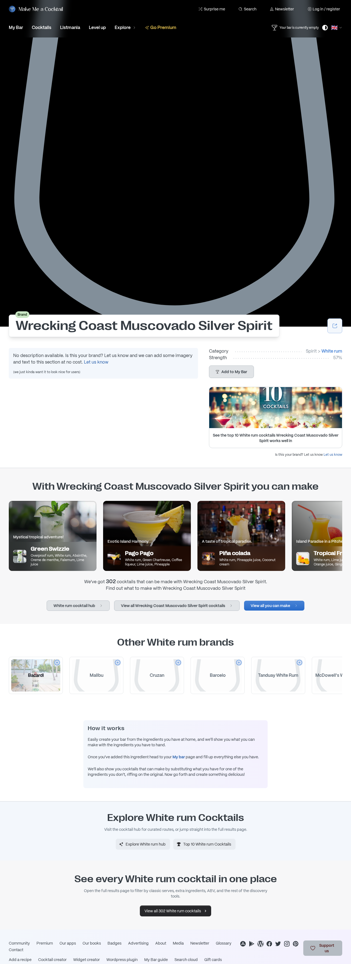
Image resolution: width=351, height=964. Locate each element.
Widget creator (86, 959)
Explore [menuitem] (123, 27)
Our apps (68, 943)
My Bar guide (156, 959)
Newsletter (284, 9)
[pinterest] (295, 943)
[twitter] (278, 943)
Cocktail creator (52, 959)
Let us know (96, 362)
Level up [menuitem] (97, 27)
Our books (92, 943)
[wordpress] (260, 943)
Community (19, 943)
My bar (178, 756)
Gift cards (213, 959)
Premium (44, 943)
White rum (331, 351)
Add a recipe (20, 959)
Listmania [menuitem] (70, 27)
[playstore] (251, 943)
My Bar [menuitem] (16, 27)
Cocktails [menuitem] (41, 27)
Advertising (138, 943)
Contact (16, 949)
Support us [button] (326, 948)
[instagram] (287, 943)
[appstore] (243, 943)
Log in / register (326, 9)
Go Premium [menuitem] (163, 27)
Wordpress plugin (122, 959)
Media (178, 943)
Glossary (223, 943)
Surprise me (214, 9)
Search (250, 9)
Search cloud (186, 959)
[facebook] (269, 943)
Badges (114, 943)
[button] (231, 371)
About (160, 943)
